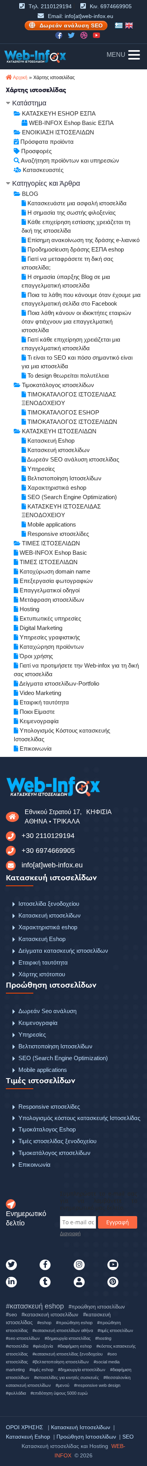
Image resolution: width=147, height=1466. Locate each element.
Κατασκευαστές (42, 170)
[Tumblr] (56, 1282)
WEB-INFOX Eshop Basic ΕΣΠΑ (70, 122)
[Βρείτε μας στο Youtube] (96, 34)
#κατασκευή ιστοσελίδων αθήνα (63, 1330)
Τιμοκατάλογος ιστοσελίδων (57, 385)
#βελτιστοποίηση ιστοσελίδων (61, 1361)
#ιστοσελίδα (17, 1346)
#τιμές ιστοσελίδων (115, 1330)
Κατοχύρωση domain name (54, 571)
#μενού (62, 1385)
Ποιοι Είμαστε (36, 711)
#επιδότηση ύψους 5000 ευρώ (59, 1393)
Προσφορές (36, 151)
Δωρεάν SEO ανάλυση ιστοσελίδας (72, 459)
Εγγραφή (117, 1222)
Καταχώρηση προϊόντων (51, 646)
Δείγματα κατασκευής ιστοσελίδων (63, 950)
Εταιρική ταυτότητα (43, 702)
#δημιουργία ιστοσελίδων (81, 1369)
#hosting (103, 1338)
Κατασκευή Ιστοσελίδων (80, 1427)
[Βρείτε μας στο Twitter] (72, 34)
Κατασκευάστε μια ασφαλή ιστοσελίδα (76, 203)
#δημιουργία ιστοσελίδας (68, 1338)
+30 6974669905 (48, 850)
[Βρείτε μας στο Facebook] (59, 34)
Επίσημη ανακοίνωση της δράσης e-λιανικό (83, 240)
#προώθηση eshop (74, 1322)
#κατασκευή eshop (35, 1306)
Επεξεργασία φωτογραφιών (55, 580)
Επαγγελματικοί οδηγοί (49, 590)
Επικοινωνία (35, 748)
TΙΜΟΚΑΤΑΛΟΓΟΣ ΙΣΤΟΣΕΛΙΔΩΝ (71, 421)
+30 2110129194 (48, 836)
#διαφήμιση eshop (75, 1346)
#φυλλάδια (16, 1393)
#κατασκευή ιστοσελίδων (50, 1315)
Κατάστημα (28, 103)
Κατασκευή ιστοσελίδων (58, 450)
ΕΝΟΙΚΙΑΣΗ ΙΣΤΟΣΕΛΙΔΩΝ (57, 132)
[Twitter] (23, 1265)
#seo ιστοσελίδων (23, 1338)
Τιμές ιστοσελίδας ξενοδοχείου (57, 1141)
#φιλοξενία (43, 1346)
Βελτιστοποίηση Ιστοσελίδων (64, 478)
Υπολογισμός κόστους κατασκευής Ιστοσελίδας (79, 1118)
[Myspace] (90, 1282)
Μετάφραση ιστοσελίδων (51, 599)
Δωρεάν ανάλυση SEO (71, 25)
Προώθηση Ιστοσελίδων (86, 1436)
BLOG (29, 193)
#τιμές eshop (41, 1369)
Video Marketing (39, 693)
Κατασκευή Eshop (50, 440)
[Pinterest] (124, 1282)
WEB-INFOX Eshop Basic (52, 552)
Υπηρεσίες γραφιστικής (49, 637)
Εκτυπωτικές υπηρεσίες (49, 618)
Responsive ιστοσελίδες (57, 533)
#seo (11, 1315)
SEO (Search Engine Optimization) (71, 497)
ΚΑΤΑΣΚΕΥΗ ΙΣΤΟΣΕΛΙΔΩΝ (58, 431)
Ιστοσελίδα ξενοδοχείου (48, 903)
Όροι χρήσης (35, 656)
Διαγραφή (70, 1233)
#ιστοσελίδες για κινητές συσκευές (66, 1377)
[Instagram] (90, 1265)
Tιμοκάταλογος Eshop (47, 1129)
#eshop (44, 1322)
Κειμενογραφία (38, 721)
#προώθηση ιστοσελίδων (97, 1307)
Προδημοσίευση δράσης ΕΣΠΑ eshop (75, 249)
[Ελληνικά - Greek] (118, 25)
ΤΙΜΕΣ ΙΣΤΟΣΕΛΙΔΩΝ (50, 543)
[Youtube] (124, 1265)
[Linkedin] (23, 1282)
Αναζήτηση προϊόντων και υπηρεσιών (69, 160)
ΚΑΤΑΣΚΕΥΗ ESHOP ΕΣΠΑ (58, 113)
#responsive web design (97, 1385)
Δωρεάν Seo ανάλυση (47, 1011)
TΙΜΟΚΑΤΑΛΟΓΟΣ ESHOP (62, 412)
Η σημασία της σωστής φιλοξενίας (71, 212)
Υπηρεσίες (40, 468)
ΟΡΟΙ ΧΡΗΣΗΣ (24, 1427)
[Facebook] (56, 1265)
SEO (128, 1436)
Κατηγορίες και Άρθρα (45, 183)
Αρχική (20, 77)
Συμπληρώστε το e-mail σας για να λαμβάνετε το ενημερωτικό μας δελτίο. (98, 1200)
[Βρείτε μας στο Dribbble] (84, 34)
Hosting (28, 609)
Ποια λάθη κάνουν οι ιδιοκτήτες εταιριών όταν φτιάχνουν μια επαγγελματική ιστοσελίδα (76, 321)
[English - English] (129, 25)
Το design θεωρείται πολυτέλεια (67, 375)
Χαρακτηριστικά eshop (56, 487)
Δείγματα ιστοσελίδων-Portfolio (58, 683)
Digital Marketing (40, 627)
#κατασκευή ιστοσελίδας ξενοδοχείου (68, 1354)
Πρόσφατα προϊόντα (46, 141)
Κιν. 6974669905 (111, 6)
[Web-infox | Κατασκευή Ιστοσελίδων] (35, 56)
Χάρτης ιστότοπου (41, 974)
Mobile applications (51, 524)
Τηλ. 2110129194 (50, 6)
